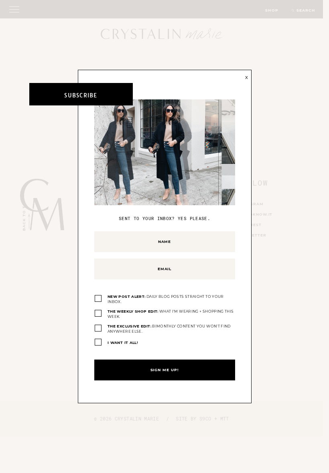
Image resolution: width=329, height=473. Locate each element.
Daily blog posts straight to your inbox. (166, 299)
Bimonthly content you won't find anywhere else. (169, 329)
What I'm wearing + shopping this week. (171, 314)
